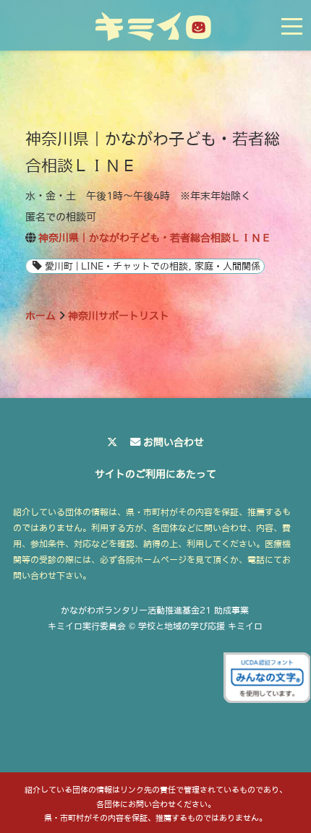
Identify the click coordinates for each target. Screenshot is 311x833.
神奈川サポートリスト (118, 316)
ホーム (40, 316)
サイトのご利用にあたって (155, 474)
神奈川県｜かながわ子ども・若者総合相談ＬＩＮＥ (154, 238)
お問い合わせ (173, 442)
